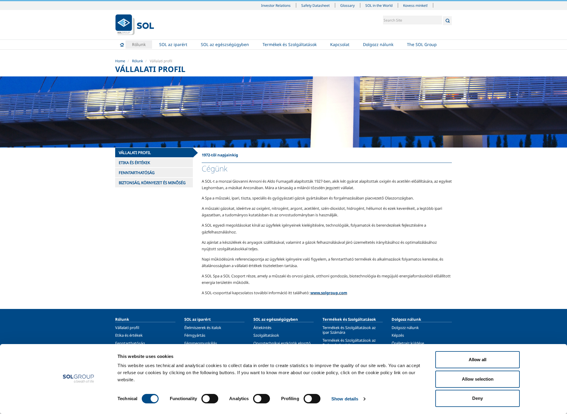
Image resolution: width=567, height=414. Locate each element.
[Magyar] (134, 24)
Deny (477, 398)
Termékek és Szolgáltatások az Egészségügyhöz (349, 343)
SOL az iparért (173, 44)
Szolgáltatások (266, 335)
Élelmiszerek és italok (202, 327)
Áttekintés (262, 327)
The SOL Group (422, 44)
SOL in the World (378, 5)
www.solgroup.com (328, 292)
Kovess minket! (415, 5)
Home (121, 44)
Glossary (347, 5)
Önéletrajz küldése (408, 343)
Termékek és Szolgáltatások (290, 44)
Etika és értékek (129, 335)
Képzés (398, 335)
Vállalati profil (127, 327)
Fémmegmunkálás (200, 343)
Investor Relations (276, 5)
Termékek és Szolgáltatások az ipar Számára (349, 330)
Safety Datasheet (315, 5)
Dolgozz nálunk (378, 44)
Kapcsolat (339, 44)
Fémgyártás (194, 335)
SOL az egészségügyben (225, 44)
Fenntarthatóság (130, 343)
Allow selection (477, 379)
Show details (344, 398)
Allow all (477, 359)
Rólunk (139, 44)
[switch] (209, 398)
